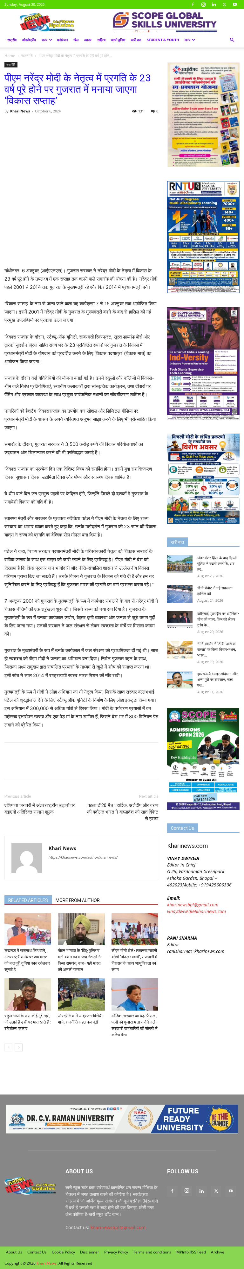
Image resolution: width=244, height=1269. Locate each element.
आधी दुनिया (118, 39)
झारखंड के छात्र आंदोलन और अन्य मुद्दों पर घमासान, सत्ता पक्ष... (217, 680)
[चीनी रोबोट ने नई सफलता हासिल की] (180, 594)
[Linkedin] (214, 4)
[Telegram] (54, 125)
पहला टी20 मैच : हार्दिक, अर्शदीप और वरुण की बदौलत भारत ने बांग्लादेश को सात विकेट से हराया (122, 812)
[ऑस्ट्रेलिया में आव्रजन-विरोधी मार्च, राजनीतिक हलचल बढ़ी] (81, 994)
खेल (75, 39)
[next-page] (19, 1047)
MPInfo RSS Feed (191, 1252)
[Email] (69, 125)
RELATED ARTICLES (28, 900)
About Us (14, 1252)
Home (9, 55)
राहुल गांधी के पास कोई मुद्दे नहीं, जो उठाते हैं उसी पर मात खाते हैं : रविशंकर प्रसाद (27, 1022)
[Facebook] (193, 4)
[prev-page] (8, 1047)
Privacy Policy (116, 1252)
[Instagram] (203, 4)
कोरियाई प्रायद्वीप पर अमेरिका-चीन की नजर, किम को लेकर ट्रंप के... (218, 619)
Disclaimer (89, 1252)
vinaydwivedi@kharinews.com (196, 911)
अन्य (187, 39)
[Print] (84, 125)
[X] (224, 4)
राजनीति (27, 55)
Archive (217, 1252)
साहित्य (101, 39)
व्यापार (88, 39)
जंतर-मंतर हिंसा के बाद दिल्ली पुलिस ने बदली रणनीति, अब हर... (217, 564)
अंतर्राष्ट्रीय (29, 39)
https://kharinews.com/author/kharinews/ (83, 857)
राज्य (44, 39)
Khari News (20, 111)
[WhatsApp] (40, 125)
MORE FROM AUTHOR (78, 900)
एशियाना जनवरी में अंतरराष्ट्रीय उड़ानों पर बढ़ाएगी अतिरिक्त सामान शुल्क (39, 809)
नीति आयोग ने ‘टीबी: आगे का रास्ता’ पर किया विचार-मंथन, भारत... (216, 649)
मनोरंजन (62, 39)
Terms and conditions (152, 1252)
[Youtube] (235, 4)
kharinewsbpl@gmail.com (192, 905)
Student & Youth (163, 39)
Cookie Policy (63, 1252)
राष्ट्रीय (12, 39)
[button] (232, 40)
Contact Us (37, 1252)
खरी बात (136, 39)
